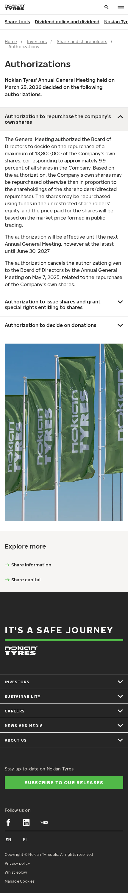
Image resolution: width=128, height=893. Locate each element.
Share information (31, 564)
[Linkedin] (26, 822)
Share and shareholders (82, 41)
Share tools (17, 21)
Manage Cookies (20, 881)
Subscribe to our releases (64, 782)
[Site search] (106, 7)
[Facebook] (8, 822)
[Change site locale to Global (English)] (8, 839)
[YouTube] (44, 822)
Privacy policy (17, 863)
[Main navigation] (121, 7)
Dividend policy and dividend (67, 21)
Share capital (25, 579)
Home (11, 41)
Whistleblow (16, 872)
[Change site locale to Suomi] (25, 839)
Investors (37, 41)
